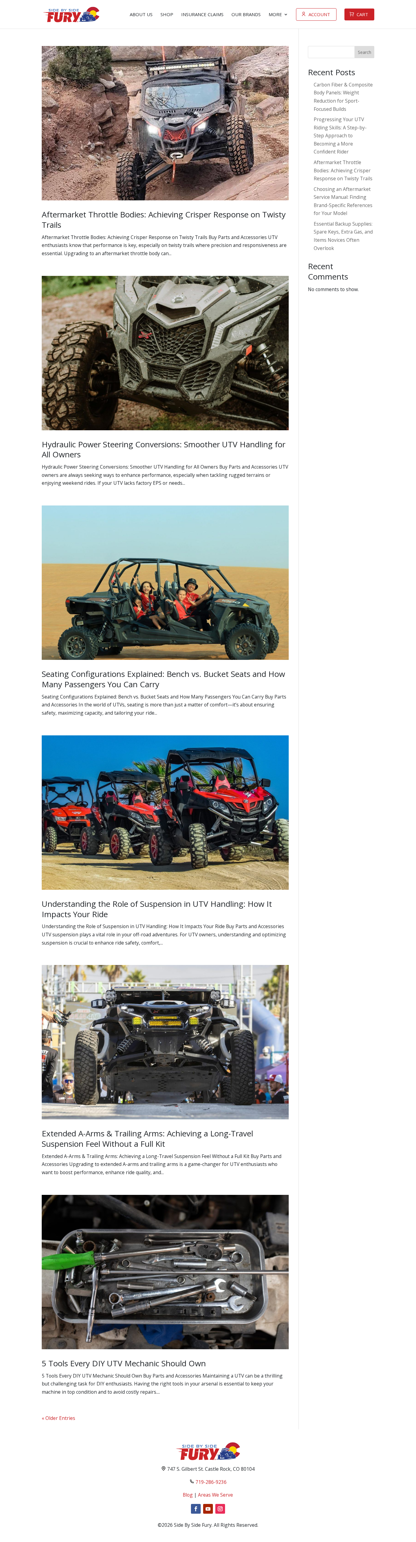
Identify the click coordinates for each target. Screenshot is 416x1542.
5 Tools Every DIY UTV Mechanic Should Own (124, 1363)
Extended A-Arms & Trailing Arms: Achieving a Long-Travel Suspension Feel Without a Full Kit (147, 1138)
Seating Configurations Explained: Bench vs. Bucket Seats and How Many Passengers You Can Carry (163, 679)
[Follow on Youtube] (208, 1509)
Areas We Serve (215, 1494)
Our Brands (246, 14)
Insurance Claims (202, 14)
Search (364, 52)
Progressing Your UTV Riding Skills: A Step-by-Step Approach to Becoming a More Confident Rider (340, 135)
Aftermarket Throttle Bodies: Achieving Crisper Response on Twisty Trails (164, 219)
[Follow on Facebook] (196, 1509)
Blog (188, 1494)
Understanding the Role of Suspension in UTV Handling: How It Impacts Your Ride (157, 909)
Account (319, 14)
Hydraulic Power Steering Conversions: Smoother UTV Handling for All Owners (163, 449)
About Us (141, 14)
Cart (362, 14)
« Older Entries (58, 1418)
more (275, 14)
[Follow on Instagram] (220, 1509)
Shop (166, 14)
